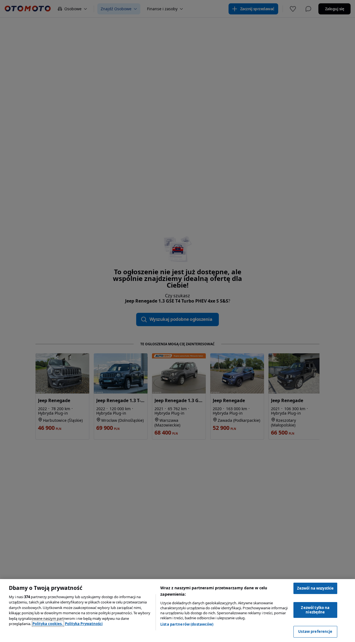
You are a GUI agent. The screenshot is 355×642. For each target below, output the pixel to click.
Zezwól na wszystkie (315, 588)
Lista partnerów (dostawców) (187, 624)
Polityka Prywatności (84, 623)
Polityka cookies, (48, 623)
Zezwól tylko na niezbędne (315, 610)
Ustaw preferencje (315, 631)
